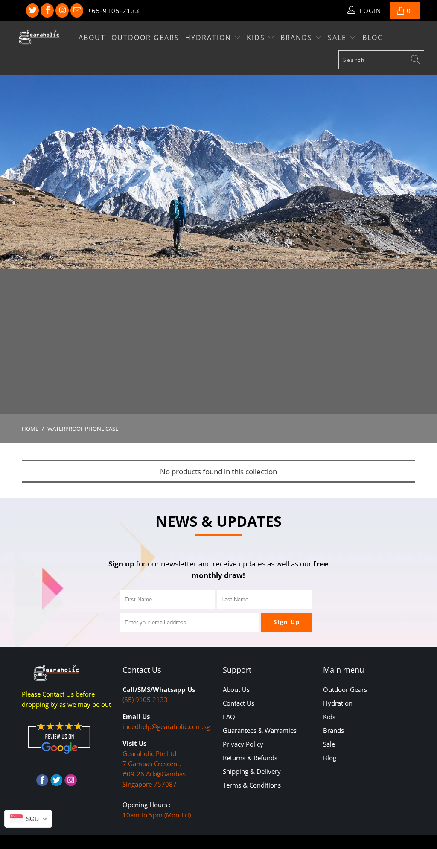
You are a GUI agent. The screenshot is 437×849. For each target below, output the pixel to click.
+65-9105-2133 (113, 10)
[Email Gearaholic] (77, 10)
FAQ (229, 716)
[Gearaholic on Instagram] (62, 10)
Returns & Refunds (250, 757)
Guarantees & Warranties (260, 730)
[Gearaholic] (39, 37)
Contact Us (238, 703)
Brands (297, 37)
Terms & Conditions (252, 785)
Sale (338, 37)
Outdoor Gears (145, 37)
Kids (257, 37)
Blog (373, 37)
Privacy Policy (243, 744)
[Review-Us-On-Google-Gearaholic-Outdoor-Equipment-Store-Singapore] (59, 755)
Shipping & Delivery (252, 771)
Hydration (209, 37)
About (92, 37)
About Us (236, 689)
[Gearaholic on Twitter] (32, 10)
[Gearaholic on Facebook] (47, 10)
